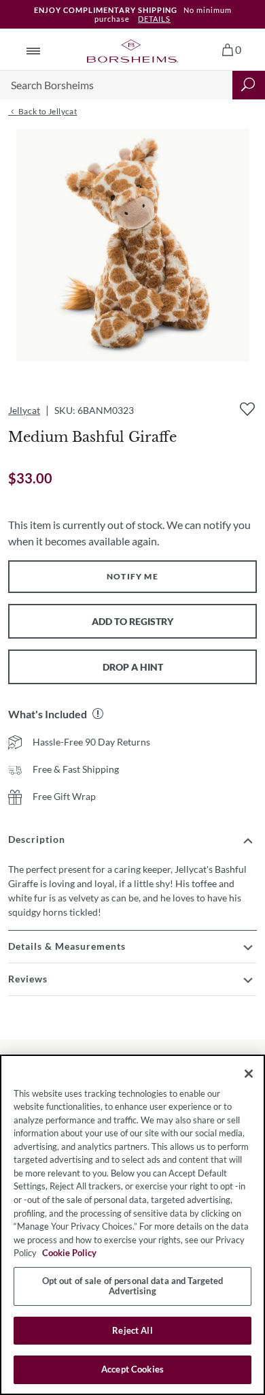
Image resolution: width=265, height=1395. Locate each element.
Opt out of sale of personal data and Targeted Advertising (133, 1286)
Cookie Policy (69, 1252)
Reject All (132, 1330)
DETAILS (154, 18)
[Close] (249, 1074)
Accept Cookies (132, 1369)
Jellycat (24, 410)
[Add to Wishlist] (247, 409)
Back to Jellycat (46, 111)
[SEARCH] (248, 85)
